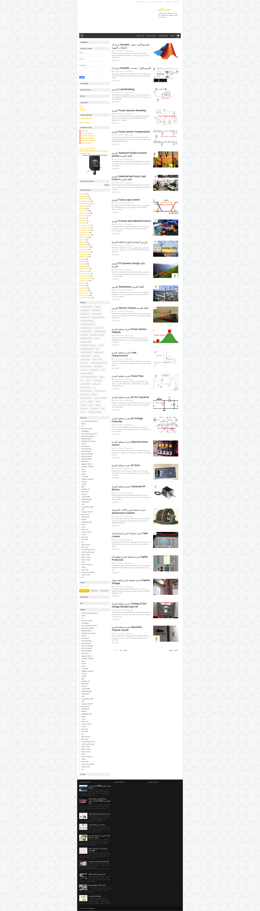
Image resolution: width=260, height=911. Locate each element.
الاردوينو (150, 1)
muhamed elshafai (88, 136)
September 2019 (85, 235)
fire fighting (98, 366)
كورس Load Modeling (123, 89)
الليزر (90, 405)
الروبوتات (83, 405)
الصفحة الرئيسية (84, 586)
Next (126, 650)
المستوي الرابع (85, 314)
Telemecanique (100, 391)
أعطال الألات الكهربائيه (100, 398)
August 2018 (83, 257)
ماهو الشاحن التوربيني (94, 896)
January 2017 (83, 295)
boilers (102, 377)
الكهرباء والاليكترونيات (163, 35)
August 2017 (83, 281)
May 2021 (82, 223)
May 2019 (82, 240)
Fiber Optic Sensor (86, 391)
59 (121, 650)
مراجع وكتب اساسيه (86, 328)
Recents (84, 590)
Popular (94, 590)
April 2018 (82, 266)
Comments (104, 590)
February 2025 (84, 213)
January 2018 (83, 271)
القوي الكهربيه (85, 310)
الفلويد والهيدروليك (86, 342)
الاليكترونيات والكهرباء (98, 317)
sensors (94, 394)
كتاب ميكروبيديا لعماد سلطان (96, 874)
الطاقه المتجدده (85, 384)
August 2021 (83, 216)
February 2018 (84, 269)
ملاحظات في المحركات (94, 412)
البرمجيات (83, 370)
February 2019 (84, 247)
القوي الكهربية (159, 1)
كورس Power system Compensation (131, 131)
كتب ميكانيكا (96, 384)
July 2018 (82, 259)
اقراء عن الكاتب (140, 35)
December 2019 (84, 228)
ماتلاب (102, 408)
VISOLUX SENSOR (86, 352)
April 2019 (82, 242)
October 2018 (84, 254)
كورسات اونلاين (85, 359)
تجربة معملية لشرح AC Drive (126, 465)
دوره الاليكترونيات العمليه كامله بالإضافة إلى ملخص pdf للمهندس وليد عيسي (99, 801)
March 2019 (83, 244)
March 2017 (83, 290)
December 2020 (84, 225)
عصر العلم (164, 9)
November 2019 (84, 230)
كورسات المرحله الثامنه (97, 335)
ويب (94, 387)
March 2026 (83, 196)
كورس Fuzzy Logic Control (126, 199)
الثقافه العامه (97, 380)
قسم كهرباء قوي (96, 314)
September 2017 (85, 278)
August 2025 (83, 206)
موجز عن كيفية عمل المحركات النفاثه (99, 814)
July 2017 (82, 283)
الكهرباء (81, 108)
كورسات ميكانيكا (85, 387)
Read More (115, 60)
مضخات (83, 412)
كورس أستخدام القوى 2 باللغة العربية (129, 242)
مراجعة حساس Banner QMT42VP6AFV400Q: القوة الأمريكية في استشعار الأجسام (93, 150)
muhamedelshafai (86, 118)
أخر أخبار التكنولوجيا (140, 1)
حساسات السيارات (86, 331)
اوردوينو (96, 356)
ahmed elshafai (87, 133)
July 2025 (82, 208)
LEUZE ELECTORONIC (87, 321)
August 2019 (83, 237)
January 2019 (83, 249)
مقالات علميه (84, 363)
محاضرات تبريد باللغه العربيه (96, 824)
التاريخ (98, 401)
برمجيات (101, 345)
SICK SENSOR (96, 310)
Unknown (84, 131)
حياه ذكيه (98, 405)
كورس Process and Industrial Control (131, 221)
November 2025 (84, 203)
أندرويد (82, 401)
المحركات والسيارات (150, 35)
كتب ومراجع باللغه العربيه (87, 324)
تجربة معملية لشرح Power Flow (127, 376)
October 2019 (84, 233)
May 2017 (82, 286)
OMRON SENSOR (86, 338)
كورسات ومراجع (97, 359)
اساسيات (96, 338)
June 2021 (82, 220)
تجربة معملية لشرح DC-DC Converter (130, 397)
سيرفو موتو (84, 408)
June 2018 (82, 261)
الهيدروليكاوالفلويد (86, 356)
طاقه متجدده (93, 408)
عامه (97, 349)
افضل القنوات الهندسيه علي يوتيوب (98, 861)
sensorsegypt (86, 143)
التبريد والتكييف (85, 317)
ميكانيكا (81, 106)
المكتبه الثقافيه (99, 352)
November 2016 (84, 298)
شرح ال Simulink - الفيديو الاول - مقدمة (131, 68)
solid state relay (86, 398)
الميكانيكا (176, 1)
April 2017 (82, 288)
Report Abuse (84, 123)
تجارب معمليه (98, 328)
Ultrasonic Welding (86, 373)
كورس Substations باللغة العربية (128, 286)
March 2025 (83, 211)
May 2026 (82, 194)
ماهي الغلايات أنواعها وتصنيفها (97, 885)
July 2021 (82, 218)
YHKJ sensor (84, 394)
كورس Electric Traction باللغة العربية (130, 308)
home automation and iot (99, 363)
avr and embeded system (88, 377)
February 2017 (84, 293)
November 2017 (84, 273)
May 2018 (82, 264)
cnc (82, 380)
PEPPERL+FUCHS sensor (88, 345)
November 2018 (84, 252)
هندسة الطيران (93, 370)
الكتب (103, 370)
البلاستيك (90, 401)
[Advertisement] (116, 19)
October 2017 (84, 276)
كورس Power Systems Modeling (129, 110)
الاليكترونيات (168, 1)
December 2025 (84, 201)
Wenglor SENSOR (86, 366)
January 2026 (83, 199)
